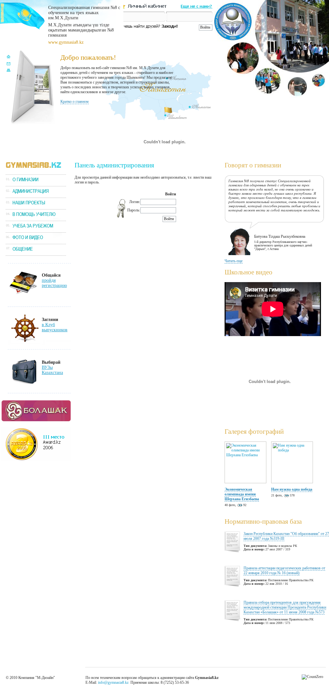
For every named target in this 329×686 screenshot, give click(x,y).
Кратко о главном (74, 101)
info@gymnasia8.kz (113, 682)
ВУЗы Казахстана (52, 370)
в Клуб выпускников (54, 327)
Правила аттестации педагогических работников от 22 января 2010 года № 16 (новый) (284, 570)
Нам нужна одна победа (291, 489)
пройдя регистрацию (54, 283)
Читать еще (234, 261)
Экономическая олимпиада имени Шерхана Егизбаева (242, 494)
